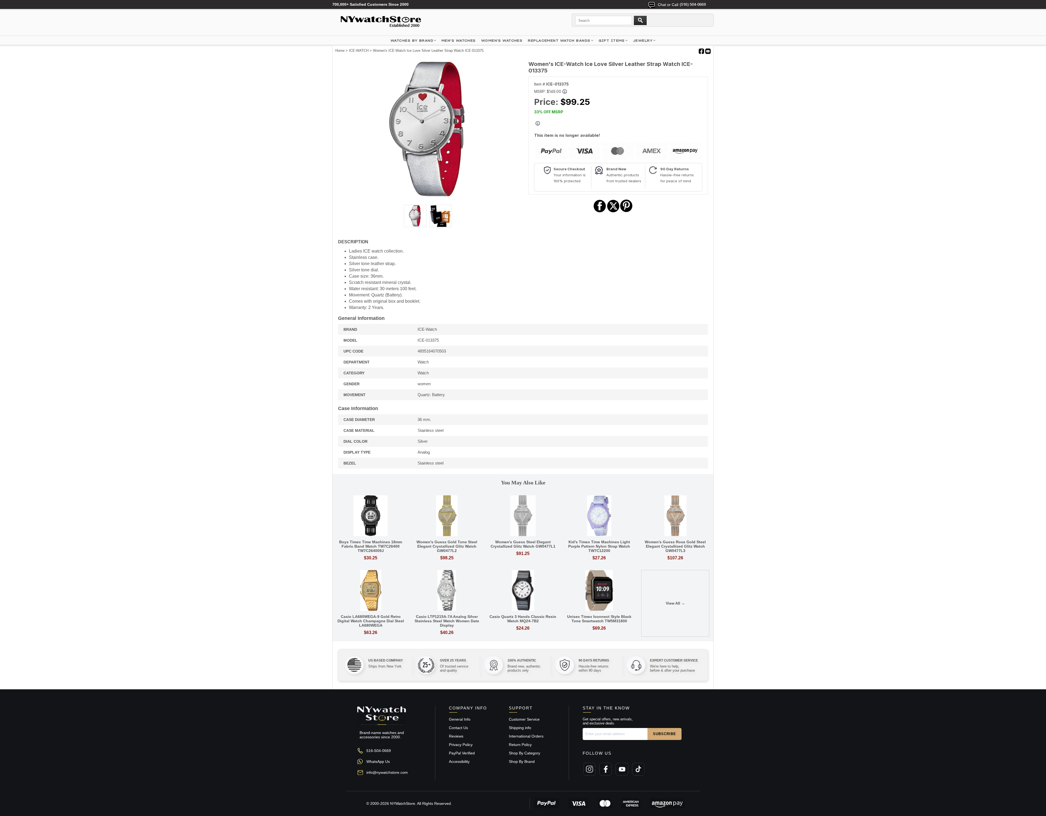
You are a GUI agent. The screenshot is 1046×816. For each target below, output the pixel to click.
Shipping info (520, 728)
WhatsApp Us (378, 761)
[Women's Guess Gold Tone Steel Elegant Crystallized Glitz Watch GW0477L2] (447, 516)
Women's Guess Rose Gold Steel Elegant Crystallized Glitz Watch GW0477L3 (675, 546)
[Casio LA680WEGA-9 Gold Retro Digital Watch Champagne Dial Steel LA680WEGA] (371, 591)
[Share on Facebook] (600, 211)
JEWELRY (643, 40)
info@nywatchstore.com (387, 772)
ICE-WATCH (359, 50)
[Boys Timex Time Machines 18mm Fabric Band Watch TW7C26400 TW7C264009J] (371, 516)
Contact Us (458, 728)
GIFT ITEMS (612, 40)
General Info (459, 719)
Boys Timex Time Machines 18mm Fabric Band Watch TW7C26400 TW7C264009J (370, 546)
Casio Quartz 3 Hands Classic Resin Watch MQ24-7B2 (522, 618)
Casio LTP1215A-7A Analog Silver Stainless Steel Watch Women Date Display (447, 620)
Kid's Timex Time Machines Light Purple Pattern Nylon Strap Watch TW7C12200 (599, 546)
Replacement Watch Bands (559, 40)
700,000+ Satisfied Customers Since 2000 (370, 4)
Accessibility (459, 761)
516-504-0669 (378, 750)
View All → (675, 603)
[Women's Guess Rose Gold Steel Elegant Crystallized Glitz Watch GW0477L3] (675, 516)
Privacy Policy (461, 744)
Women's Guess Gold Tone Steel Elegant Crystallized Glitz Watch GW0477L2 (446, 546)
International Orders (526, 736)
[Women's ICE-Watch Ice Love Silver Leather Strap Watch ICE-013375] (428, 195)
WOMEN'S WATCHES (502, 40)
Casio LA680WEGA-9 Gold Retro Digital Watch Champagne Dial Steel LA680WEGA (370, 620)
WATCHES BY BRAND (412, 40)
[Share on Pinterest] (626, 211)
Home (340, 50)
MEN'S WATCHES (459, 40)
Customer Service (524, 719)
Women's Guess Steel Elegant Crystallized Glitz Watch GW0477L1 (523, 544)
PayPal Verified (462, 753)
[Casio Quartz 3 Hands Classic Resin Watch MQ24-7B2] (523, 591)
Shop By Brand (522, 761)
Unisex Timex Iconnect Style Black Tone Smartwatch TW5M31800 (599, 618)
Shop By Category (524, 753)
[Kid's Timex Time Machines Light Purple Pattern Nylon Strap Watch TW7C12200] (599, 516)
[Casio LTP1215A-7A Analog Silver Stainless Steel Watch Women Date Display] (447, 591)
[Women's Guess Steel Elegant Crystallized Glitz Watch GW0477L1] (523, 516)
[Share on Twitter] (613, 211)
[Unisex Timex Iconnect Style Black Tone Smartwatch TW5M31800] (599, 591)
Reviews (456, 736)
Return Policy (520, 744)
